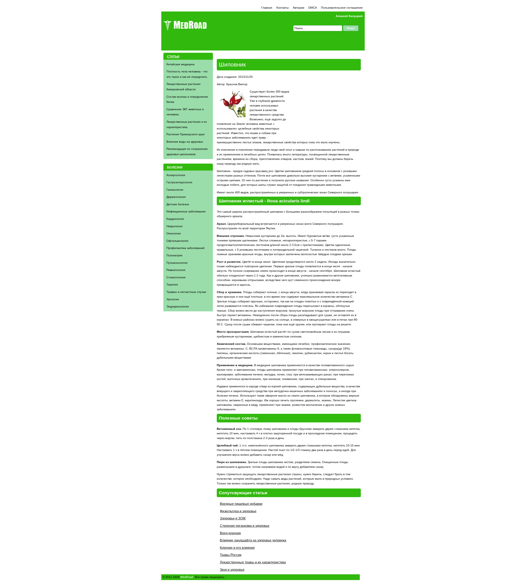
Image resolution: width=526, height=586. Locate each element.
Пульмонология (177, 262)
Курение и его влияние (237, 547)
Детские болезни (177, 204)
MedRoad (186, 577)
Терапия (172, 284)
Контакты (282, 7)
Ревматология (175, 270)
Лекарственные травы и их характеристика (253, 562)
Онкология (173, 233)
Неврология (174, 226)
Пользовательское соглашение (342, 7)
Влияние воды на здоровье (184, 141)
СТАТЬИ (173, 56)
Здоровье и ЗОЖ (233, 518)
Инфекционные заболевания (186, 211)
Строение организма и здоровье (244, 526)
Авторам (298, 7)
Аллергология (175, 175)
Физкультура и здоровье (238, 511)
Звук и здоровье (232, 569)
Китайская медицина (180, 64)
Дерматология (176, 196)
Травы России (230, 555)
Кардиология (175, 218)
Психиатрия (174, 255)
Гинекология (174, 189)
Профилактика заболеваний (185, 248)
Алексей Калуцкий (349, 16)
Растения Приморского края (185, 134)
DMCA (312, 7)
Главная (266, 7)
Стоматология (176, 277)
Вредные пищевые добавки (241, 504)
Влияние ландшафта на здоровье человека (253, 540)
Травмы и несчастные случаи (186, 292)
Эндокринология (177, 306)
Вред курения (230, 533)
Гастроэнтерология (179, 182)
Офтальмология (177, 240)
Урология (172, 299)
